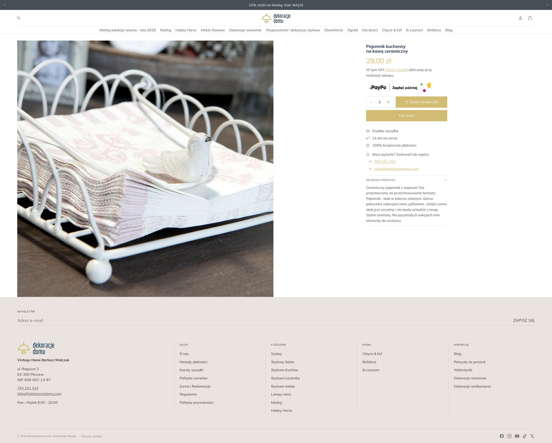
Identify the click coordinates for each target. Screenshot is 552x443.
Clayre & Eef (372, 354)
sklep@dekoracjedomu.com (396, 169)
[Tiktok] (524, 436)
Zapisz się (524, 320)
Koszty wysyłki (191, 370)
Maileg (276, 402)
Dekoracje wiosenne (470, 378)
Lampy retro (281, 394)
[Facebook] (501, 436)
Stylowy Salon (282, 362)
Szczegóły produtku (381, 180)
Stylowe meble (283, 386)
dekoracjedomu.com (39, 436)
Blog (457, 354)
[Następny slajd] (547, 5)
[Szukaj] (18, 18)
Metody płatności (193, 362)
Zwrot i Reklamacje (195, 386)
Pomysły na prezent (470, 362)
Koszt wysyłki (397, 70)
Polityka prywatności (196, 402)
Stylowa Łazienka (285, 378)
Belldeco (369, 362)
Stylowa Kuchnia (284, 370)
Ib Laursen (370, 370)
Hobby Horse (281, 410)
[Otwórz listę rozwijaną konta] (520, 18)
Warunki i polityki (92, 436)
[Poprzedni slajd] (4, 5)
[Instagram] (509, 436)
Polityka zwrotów (194, 378)
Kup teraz (406, 115)
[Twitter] (532, 436)
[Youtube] (517, 436)
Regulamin (188, 394)
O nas (184, 354)
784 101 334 (384, 161)
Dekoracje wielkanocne (472, 386)
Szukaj (276, 354)
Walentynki (463, 370)
